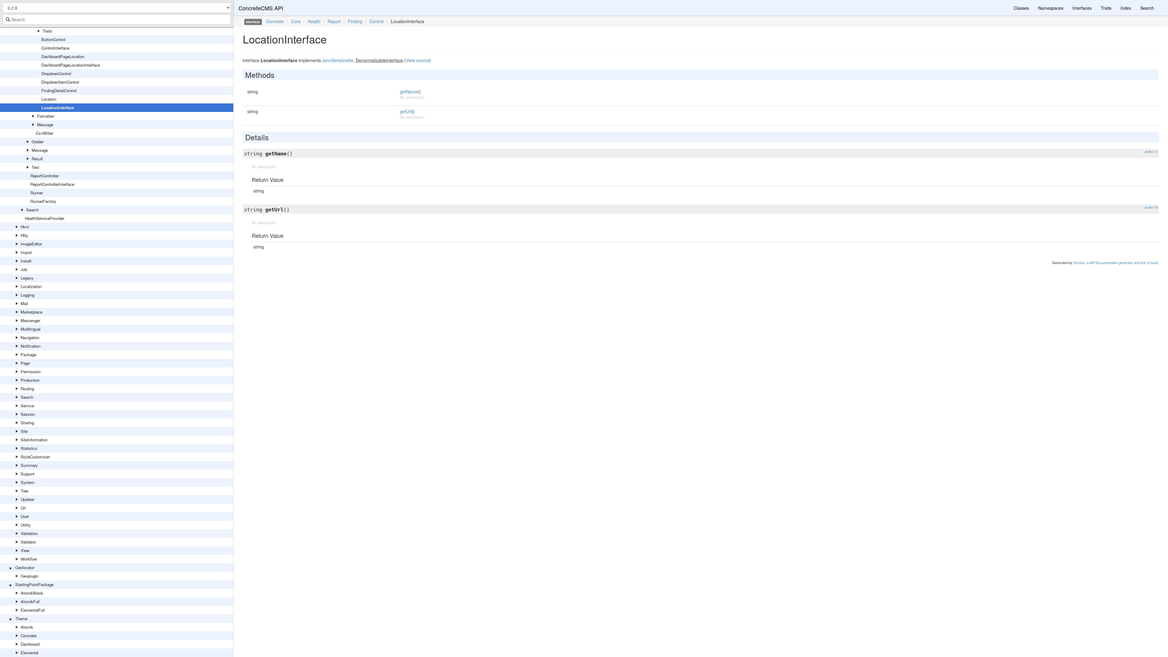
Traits (47, 31)
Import (26, 252)
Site (24, 431)
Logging (27, 295)
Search (32, 210)
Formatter (45, 116)
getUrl (406, 111)
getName (409, 92)
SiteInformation (34, 440)
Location (48, 99)
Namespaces (1050, 8)
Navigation (30, 337)
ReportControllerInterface (52, 184)
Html (25, 227)
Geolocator (24, 567)
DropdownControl (56, 73)
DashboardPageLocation (62, 56)
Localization (31, 286)
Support (27, 474)
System (27, 482)
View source (417, 60)
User (25, 516)
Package (28, 354)
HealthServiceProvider (44, 218)
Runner (36, 193)
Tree (24, 491)
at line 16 (1151, 207)
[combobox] (116, 19)
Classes (1021, 8)
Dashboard (30, 644)
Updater (27, 499)
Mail (24, 303)
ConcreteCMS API (260, 8)
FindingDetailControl (59, 90)
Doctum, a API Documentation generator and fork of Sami (1115, 262)
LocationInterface (57, 107)
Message (45, 124)
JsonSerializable (337, 60)
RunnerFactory (43, 201)
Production (30, 380)
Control (377, 21)
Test (35, 167)
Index (1126, 8)
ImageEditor (31, 244)
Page (25, 363)
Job (24, 269)
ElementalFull (33, 610)
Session (28, 414)
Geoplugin (29, 576)
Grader (37, 141)
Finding (355, 21)
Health (314, 21)
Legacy (27, 278)
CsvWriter (44, 133)
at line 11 (1151, 151)
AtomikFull (30, 601)
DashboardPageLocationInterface (70, 65)
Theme (21, 618)
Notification (30, 346)
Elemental (29, 652)
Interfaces (1082, 8)
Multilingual (30, 329)
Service (27, 405)
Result (37, 159)
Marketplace (31, 312)
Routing (27, 388)
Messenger (30, 320)
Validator (28, 542)
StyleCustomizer (35, 457)
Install (26, 261)
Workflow (29, 559)
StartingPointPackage (34, 584)
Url (23, 508)
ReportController (44, 176)
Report (334, 21)
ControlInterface (55, 48)
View (25, 550)
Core (296, 21)
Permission (30, 371)
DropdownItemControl (60, 82)
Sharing (27, 423)
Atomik (27, 627)
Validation (29, 533)
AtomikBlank (32, 593)
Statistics (29, 448)
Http (24, 235)
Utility (26, 525)
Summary (29, 465)
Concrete (28, 635)
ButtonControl (53, 39)
